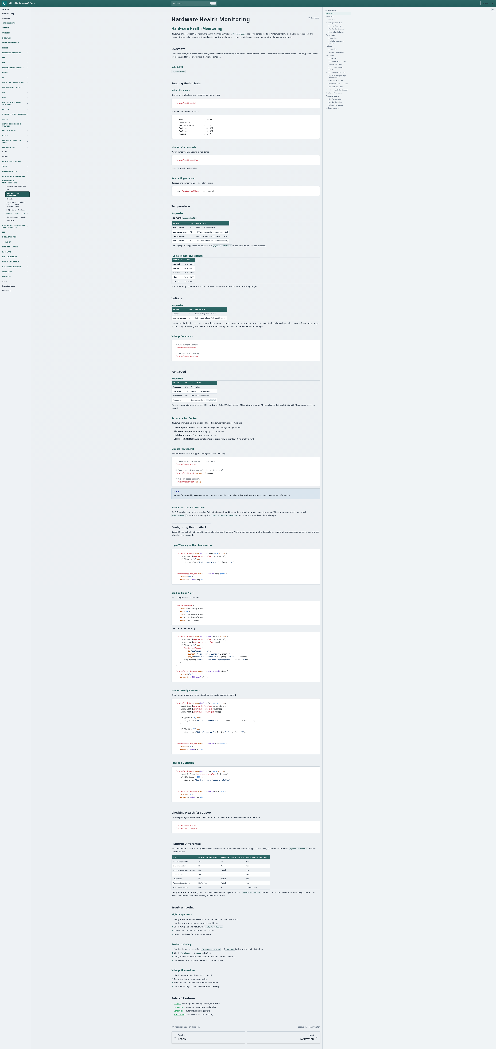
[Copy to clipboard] (317, 101)
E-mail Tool (179, 1014)
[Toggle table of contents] (493, 9)
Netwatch (178, 1007)
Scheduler (178, 1010)
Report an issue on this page (187, 1027)
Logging (177, 1003)
